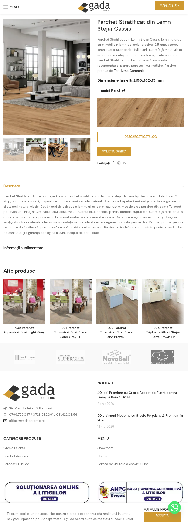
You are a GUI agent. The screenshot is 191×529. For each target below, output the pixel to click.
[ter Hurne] (25, 357)
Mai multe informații (160, 510)
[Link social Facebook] (113, 163)
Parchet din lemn (16, 456)
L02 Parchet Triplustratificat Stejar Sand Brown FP (117, 332)
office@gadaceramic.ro (27, 420)
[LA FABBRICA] (163, 357)
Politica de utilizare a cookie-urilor (122, 464)
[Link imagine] (29, 392)
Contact (103, 456)
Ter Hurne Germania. (129, 71)
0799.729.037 (169, 5)
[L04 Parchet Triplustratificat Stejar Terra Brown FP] (163, 301)
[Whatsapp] (174, 507)
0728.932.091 (43, 414)
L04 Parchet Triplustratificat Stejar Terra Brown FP (163, 332)
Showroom (105, 448)
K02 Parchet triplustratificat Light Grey (24, 330)
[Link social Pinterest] (119, 163)
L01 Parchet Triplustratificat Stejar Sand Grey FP (71, 332)
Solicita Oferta (114, 151)
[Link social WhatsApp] (125, 163)
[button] (8, 77)
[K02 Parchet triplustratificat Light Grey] (24, 301)
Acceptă (162, 515)
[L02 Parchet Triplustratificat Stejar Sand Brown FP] (117, 301)
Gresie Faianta (14, 448)
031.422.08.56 (66, 414)
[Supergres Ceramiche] (71, 357)
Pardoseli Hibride (16, 464)
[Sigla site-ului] (94, 6)
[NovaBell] (117, 357)
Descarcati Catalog (141, 137)
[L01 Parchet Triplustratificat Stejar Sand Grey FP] (71, 301)
